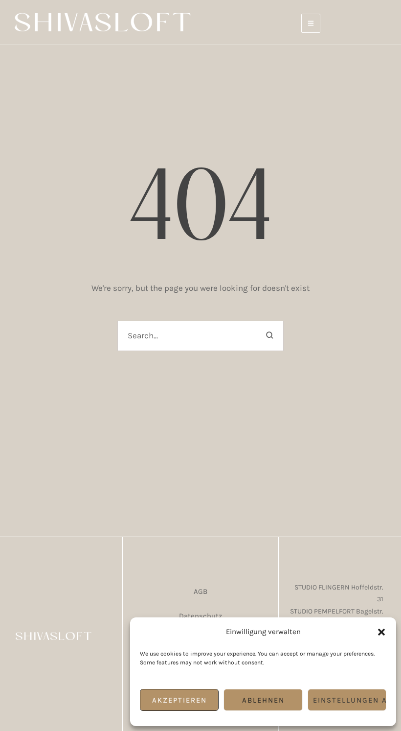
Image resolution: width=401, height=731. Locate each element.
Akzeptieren (179, 700)
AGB (200, 591)
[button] (381, 632)
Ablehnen (263, 700)
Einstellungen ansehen (349, 700)
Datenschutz (200, 616)
